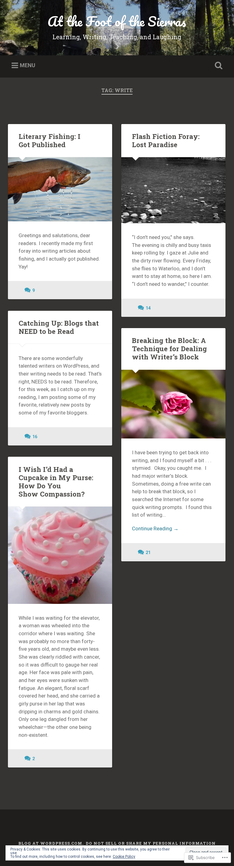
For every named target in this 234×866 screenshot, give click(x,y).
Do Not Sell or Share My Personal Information (151, 843)
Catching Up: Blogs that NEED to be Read (59, 327)
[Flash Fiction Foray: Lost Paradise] (173, 190)
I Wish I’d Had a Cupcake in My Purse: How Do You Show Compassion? (56, 481)
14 (148, 308)
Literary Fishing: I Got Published (49, 140)
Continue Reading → (155, 528)
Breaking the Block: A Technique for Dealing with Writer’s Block (169, 348)
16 (34, 436)
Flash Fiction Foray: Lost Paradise (166, 140)
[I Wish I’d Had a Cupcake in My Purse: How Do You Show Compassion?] (60, 555)
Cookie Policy (124, 856)
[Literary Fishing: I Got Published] (60, 189)
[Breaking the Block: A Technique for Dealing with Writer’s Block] (173, 404)
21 (148, 552)
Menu (27, 65)
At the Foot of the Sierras (117, 21)
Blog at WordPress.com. (50, 843)
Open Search (217, 65)
